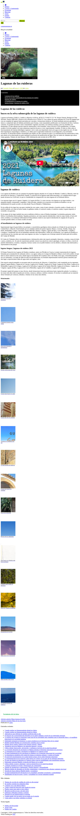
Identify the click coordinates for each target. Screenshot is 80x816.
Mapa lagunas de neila (13, 719)
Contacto (7, 17)
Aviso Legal (8, 807)
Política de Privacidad (11, 805)
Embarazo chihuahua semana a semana (17, 792)
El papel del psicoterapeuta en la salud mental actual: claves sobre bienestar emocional (31, 757)
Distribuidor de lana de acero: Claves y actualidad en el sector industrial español (29, 774)
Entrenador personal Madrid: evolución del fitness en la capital (24, 762)
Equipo (7, 15)
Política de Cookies (11, 809)
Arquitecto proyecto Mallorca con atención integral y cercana (23, 746)
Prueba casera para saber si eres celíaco (17, 789)
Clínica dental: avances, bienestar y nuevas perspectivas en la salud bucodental (29, 764)
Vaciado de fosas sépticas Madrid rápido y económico (21, 771)
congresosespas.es (6, 26)
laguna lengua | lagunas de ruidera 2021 (17, 103)
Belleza (7, 7)
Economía (8, 10)
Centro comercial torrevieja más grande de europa (20, 787)
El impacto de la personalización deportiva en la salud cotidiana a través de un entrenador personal (35, 735)
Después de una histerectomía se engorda (17, 794)
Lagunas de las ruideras (12, 96)
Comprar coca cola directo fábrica (15, 785)
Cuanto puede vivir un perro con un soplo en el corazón (22, 796)
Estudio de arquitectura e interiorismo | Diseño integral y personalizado (26, 767)
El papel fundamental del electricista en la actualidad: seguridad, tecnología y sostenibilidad (33, 772)
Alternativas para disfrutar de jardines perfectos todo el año (23, 734)
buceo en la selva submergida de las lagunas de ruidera (21, 98)
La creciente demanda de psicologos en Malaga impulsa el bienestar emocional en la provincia (33, 750)
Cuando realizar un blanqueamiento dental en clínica (21, 732)
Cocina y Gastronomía (12, 8)
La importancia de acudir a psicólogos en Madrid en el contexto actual (26, 751)
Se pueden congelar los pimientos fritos (17, 784)
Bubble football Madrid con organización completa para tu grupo (25, 743)
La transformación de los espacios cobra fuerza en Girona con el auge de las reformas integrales (34, 758)
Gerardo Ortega (8, 88)
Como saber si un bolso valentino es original (18, 798)
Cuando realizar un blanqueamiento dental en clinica (21, 730)
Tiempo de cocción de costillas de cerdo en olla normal (21, 782)
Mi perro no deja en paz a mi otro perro (17, 791)
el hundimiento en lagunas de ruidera (16, 101)
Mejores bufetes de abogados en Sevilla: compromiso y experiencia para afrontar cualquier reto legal (35, 769)
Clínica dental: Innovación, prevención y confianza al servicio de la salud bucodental (31, 748)
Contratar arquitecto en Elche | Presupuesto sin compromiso (23, 765)
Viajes (6, 14)
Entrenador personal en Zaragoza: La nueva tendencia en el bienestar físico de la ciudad (32, 741)
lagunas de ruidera (10, 99)
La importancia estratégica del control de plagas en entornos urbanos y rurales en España (32, 755)
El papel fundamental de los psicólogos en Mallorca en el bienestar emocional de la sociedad (33, 753)
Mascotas (7, 12)
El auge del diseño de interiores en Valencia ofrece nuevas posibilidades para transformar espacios (35, 760)
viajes (27, 88)
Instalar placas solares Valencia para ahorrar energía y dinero (23, 744)
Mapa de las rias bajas (13, 721)
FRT (14, 814)
